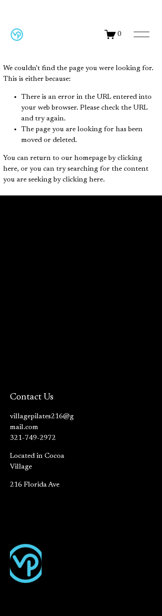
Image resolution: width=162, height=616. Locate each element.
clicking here (83, 179)
